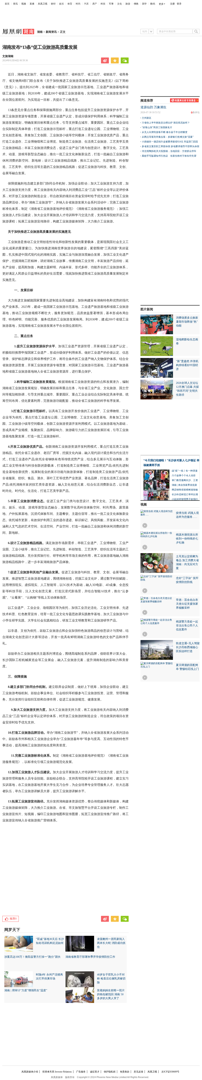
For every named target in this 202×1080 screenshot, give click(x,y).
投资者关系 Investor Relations (57, 1071)
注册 (172, 3)
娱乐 (61, 3)
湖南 (40, 31)
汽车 (86, 3)
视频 (23, 3)
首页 (7, 3)
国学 (144, 3)
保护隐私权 (110, 1071)
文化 (119, 3)
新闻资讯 (51, 31)
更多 (161, 4)
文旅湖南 (7, 56)
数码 (152, 3)
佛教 (136, 3)
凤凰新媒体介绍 (30, 1071)
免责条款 (124, 1071)
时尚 (78, 3)
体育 (69, 3)
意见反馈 (138, 1071)
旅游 (127, 3)
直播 (32, 3)
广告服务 (81, 1071)
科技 (103, 3)
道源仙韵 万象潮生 (153, 107)
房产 (94, 3)
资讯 (15, 3)
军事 (111, 3)
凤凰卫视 (42, 3)
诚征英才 (94, 1071)
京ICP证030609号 (170, 1071)
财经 (53, 3)
